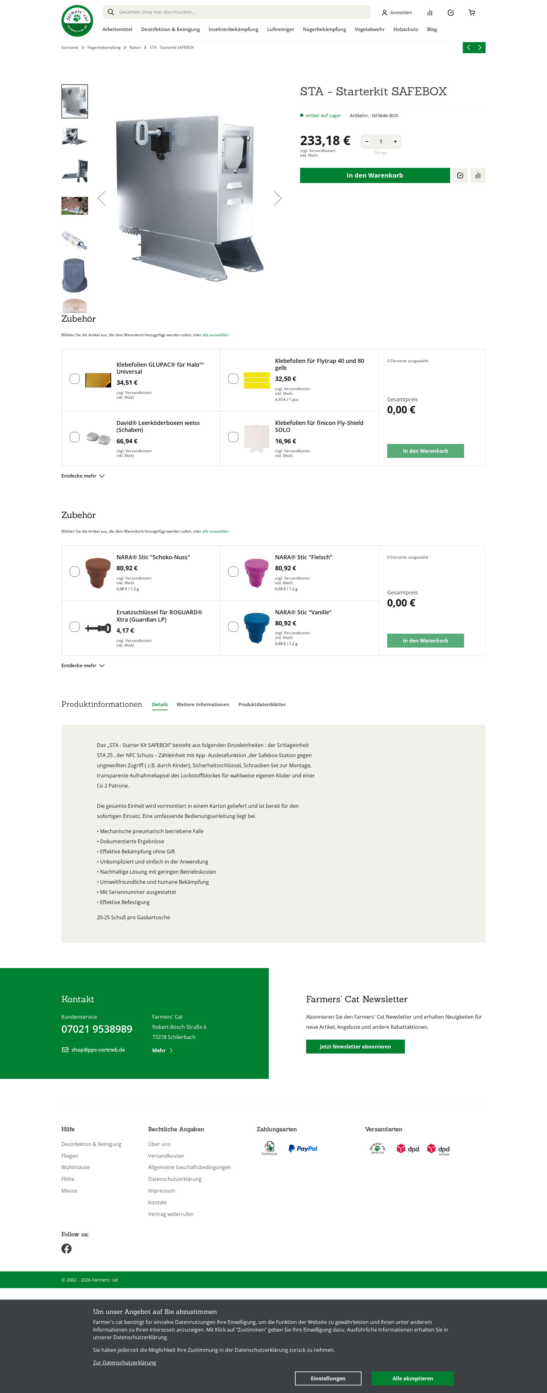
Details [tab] (160, 704)
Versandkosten (166, 1156)
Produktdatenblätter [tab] (262, 704)
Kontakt (157, 1202)
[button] (101, 198)
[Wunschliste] (451, 12)
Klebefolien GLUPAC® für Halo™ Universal (160, 368)
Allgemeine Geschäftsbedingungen (189, 1167)
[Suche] (111, 12)
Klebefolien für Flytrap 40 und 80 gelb (319, 364)
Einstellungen (328, 1378)
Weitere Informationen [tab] (203, 704)
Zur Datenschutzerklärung (124, 1362)
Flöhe (67, 1179)
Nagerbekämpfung (104, 47)
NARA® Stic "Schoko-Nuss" (153, 557)
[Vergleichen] (478, 175)
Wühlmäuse (75, 1167)
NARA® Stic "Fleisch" (303, 557)
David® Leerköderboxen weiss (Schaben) (158, 426)
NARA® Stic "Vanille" (303, 612)
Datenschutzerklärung (175, 1179)
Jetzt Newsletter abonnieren (355, 1046)
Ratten (135, 47)
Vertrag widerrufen (171, 1214)
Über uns (159, 1144)
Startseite (70, 47)
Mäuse (69, 1190)
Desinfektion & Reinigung (91, 1144)
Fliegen (69, 1156)
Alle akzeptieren (413, 1378)
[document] (273, 1346)
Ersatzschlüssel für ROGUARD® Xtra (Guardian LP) (159, 615)
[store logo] (77, 21)
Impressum (161, 1190)
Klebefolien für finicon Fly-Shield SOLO (319, 426)
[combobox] (237, 12)
